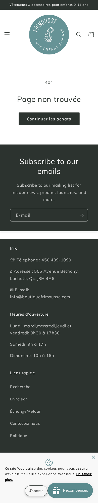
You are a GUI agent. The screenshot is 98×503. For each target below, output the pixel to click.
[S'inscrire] (82, 215)
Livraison (19, 399)
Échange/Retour (25, 411)
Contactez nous (25, 423)
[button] (7, 35)
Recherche (20, 386)
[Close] (93, 457)
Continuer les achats (49, 118)
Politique (18, 435)
